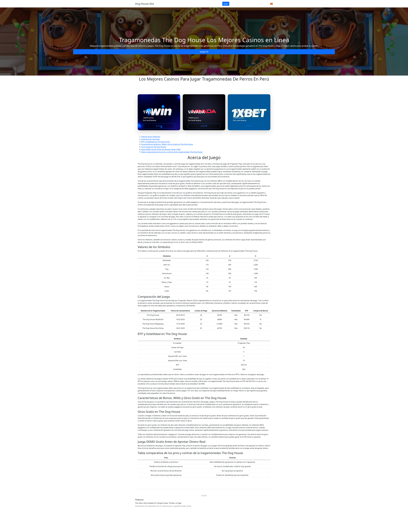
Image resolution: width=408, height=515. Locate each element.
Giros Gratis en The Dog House (153, 147)
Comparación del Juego (150, 139)
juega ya (204, 51)
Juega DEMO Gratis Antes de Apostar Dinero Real (161, 149)
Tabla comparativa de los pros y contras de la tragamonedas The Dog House (172, 152)
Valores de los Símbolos (150, 136)
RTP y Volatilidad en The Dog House (155, 142)
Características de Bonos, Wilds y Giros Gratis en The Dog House (167, 144)
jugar (226, 4)
